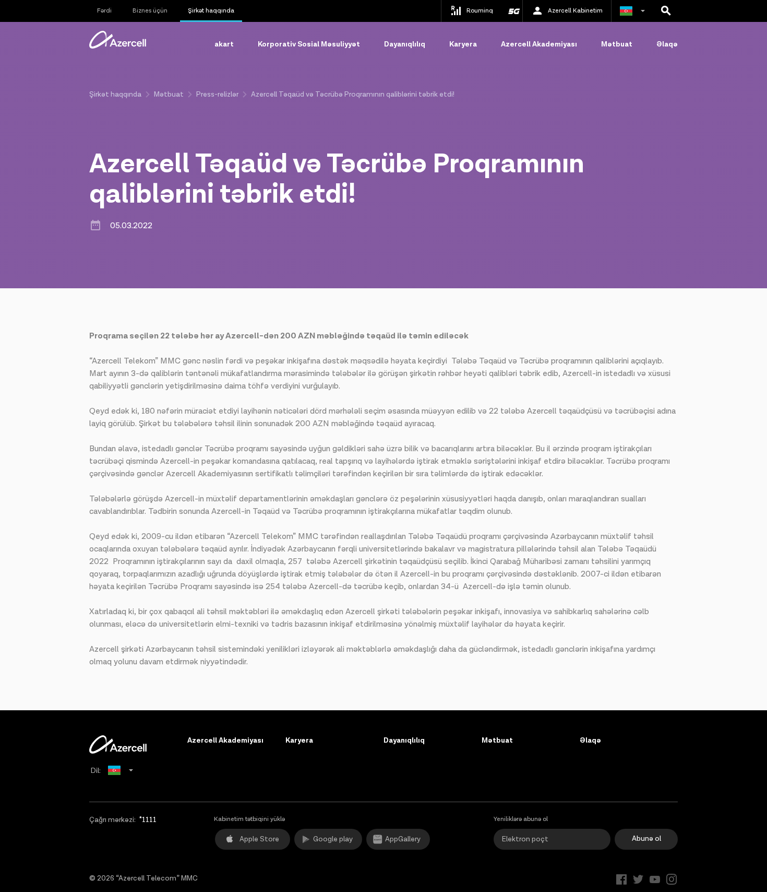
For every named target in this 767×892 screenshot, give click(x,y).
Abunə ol (646, 838)
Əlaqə (667, 44)
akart (224, 44)
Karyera (463, 44)
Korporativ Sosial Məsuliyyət (309, 44)
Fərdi (104, 11)
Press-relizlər (217, 94)
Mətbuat (616, 44)
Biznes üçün (150, 11)
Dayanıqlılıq (404, 44)
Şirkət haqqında (211, 11)
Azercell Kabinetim (575, 11)
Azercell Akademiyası (539, 44)
